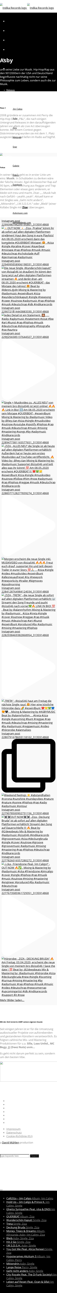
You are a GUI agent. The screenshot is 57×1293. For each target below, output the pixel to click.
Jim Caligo (17, 109)
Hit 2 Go (18, 1242)
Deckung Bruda (22, 1227)
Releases (10, 90)
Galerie (16, 166)
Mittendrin (20, 1263)
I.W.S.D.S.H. (21, 1245)
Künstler (10, 99)
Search (34, 1156)
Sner (15, 147)
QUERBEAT (20, 1216)
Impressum (13, 1129)
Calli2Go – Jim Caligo (29, 1198)
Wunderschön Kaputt (26, 1220)
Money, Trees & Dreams (25, 1232)
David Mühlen (10, 1142)
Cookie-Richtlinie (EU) (19, 1136)
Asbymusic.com (20, 213)
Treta (16, 1224)
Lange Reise (21, 1267)
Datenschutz (14, 1132)
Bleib (20, 1238)
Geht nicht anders (24, 1271)
